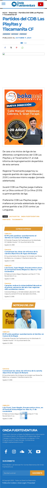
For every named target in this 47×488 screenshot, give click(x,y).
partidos (7, 219)
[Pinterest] (16, 47)
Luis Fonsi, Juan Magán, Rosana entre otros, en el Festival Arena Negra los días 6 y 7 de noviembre (23, 269)
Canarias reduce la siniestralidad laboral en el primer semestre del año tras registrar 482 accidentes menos (23, 287)
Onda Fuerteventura (30, 216)
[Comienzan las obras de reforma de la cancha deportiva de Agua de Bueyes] (23, 355)
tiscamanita (17, 219)
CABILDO (8, 234)
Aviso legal (22, 483)
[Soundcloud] (22, 451)
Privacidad (31, 483)
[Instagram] (14, 451)
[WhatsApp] (22, 47)
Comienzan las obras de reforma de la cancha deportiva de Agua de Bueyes (21, 252)
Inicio (5, 13)
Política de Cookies (9, 483)
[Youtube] (38, 451)
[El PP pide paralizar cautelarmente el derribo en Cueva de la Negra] (23, 319)
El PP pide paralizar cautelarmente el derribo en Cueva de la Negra (20, 237)
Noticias (14, 34)
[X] (10, 47)
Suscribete (37, 473)
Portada (23, 34)
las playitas (14, 216)
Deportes (13, 13)
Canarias (8, 249)
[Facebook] (5, 47)
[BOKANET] (23, 117)
